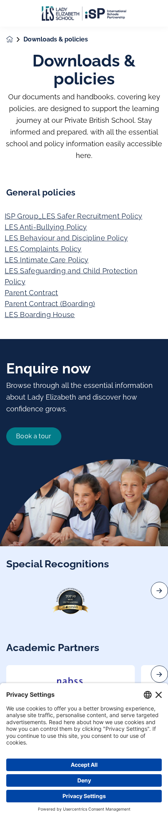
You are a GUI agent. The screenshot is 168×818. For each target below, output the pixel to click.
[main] (84, 422)
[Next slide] (159, 590)
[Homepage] (14, 39)
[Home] (84, 13)
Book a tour (34, 436)
